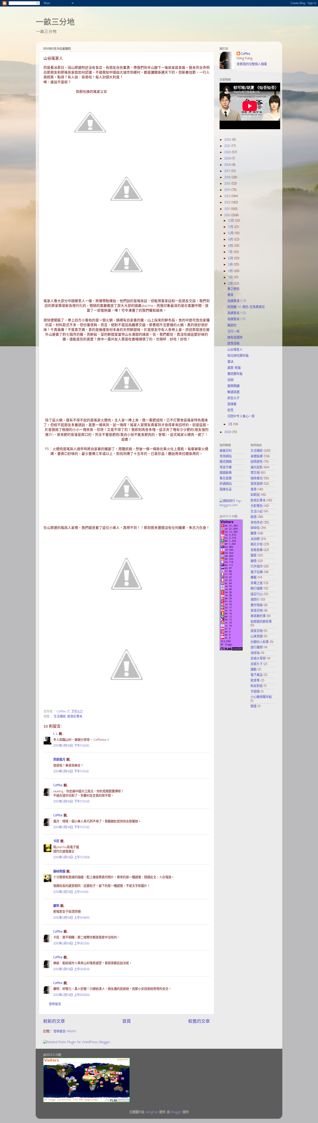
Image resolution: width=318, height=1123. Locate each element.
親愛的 (231, 325)
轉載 (254, 577)
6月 (231, 258)
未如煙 (255, 539)
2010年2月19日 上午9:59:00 (71, 995)
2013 (227, 196)
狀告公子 (233, 398)
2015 (227, 183)
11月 (231, 227)
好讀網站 (226, 484)
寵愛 (254, 555)
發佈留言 (55, 1004)
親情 (254, 561)
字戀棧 (255, 691)
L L (55, 733)
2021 (227, 146)
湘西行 (255, 599)
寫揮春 (231, 404)
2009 (228, 432)
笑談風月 (59, 759)
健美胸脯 (233, 386)
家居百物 (257, 610)
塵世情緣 (257, 605)
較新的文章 (54, 1021)
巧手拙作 (257, 566)
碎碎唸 (255, 528)
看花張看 (226, 478)
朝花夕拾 (257, 544)
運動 (254, 669)
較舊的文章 (199, 1021)
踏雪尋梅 (233, 343)
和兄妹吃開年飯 (238, 355)
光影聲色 (257, 506)
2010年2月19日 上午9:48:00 (71, 917)
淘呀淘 (255, 653)
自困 (230, 380)
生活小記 (257, 511)
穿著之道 (257, 583)
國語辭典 (226, 472)
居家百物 (257, 631)
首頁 (126, 1021)
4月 (231, 271)
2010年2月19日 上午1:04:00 (70, 892)
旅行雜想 (257, 647)
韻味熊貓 (59, 871)
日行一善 (233, 331)
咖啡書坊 (257, 478)
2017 (227, 171)
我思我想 (257, 484)
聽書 (254, 533)
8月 (231, 245)
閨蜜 (254, 706)
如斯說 (255, 495)
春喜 (230, 295)
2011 (227, 209)
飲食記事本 (74, 716)
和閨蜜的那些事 (261, 621)
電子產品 (257, 675)
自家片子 (257, 664)
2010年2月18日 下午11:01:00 (71, 771)
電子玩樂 (257, 572)
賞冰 (230, 361)
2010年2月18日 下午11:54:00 (71, 801)
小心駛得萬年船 (261, 697)
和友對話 (257, 686)
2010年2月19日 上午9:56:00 (71, 969)
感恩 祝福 (234, 368)
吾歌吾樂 (257, 550)
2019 (228, 158)
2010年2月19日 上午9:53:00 (71, 943)
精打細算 (257, 588)
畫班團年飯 (235, 374)
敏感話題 (233, 392)
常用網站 (226, 456)
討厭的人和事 (260, 642)
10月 (231, 233)
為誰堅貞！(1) (236, 319)
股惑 (254, 517)
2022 (228, 139)
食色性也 (257, 522)
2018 (228, 165)
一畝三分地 (55, 22)
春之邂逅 (233, 289)
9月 (231, 239)
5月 (231, 264)
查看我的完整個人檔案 (252, 64)
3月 (231, 277)
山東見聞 (257, 636)
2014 (227, 190)
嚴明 (56, 906)
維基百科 (226, 450)
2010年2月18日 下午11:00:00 (71, 745)
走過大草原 (258, 658)
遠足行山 (257, 594)
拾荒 (230, 410)
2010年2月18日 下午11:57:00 (71, 827)
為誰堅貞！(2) (236, 313)
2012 (227, 202)
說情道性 (257, 461)
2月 (231, 283)
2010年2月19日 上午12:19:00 (71, 857)
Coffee (58, 785)
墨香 (254, 489)
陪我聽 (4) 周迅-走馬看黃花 (246, 307)
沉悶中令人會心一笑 (241, 416)
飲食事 (255, 680)
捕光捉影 (257, 467)
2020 (228, 152)
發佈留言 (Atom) (64, 1031)
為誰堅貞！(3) (236, 301)
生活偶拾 (60, 716)
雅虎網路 (226, 461)
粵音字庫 (226, 467)
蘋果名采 (226, 489)
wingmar (151, 1112)
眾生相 (255, 472)
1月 (230, 424)
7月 (231, 252)
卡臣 (56, 841)
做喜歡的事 (258, 616)
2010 (227, 215)
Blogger (176, 1112)
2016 (228, 177)
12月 (231, 220)
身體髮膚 (257, 456)
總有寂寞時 (235, 337)
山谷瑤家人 (235, 349)
